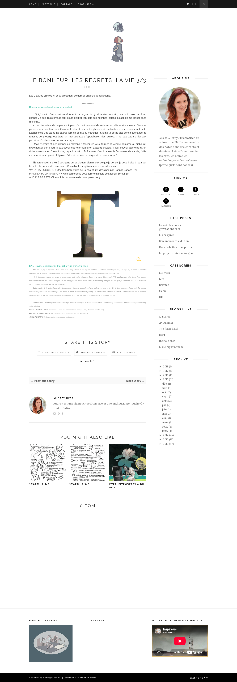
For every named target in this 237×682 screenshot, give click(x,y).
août (165, 400)
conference (121, 277)
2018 (165, 366)
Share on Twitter (93, 352)
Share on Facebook (55, 352)
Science (164, 284)
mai (164, 413)
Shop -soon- (86, 4)
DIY (161, 297)
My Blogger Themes (52, 677)
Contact (66, 4)
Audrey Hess (63, 398)
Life (92, 361)
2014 (165, 435)
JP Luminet (166, 322)
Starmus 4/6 (39, 484)
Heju (162, 334)
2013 (165, 439)
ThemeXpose (90, 677)
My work (164, 272)
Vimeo (181, 194)
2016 (165, 375)
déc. (164, 383)
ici (54, 95)
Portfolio (48, 4)
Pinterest (166, 194)
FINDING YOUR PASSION (44, 173)
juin (164, 409)
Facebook (166, 206)
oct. (164, 392)
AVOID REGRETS (40, 177)
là (60, 95)
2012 (165, 443)
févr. (165, 426)
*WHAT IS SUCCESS (41, 170)
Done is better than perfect (176, 247)
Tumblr (195, 194)
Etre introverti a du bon (126, 486)
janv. (165, 430)
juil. (164, 405)
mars (165, 422)
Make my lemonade (171, 347)
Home (32, 4)
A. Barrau (164, 316)
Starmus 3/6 (79, 484)
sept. (165, 396)
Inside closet (167, 340)
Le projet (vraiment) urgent (176, 253)
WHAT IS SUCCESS (38, 310)
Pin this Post (126, 352)
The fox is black (168, 328)
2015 (165, 379)
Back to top (198, 677)
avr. (164, 418)
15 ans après (166, 235)
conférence (51, 129)
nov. (164, 388)
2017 (165, 370)
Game (163, 291)
